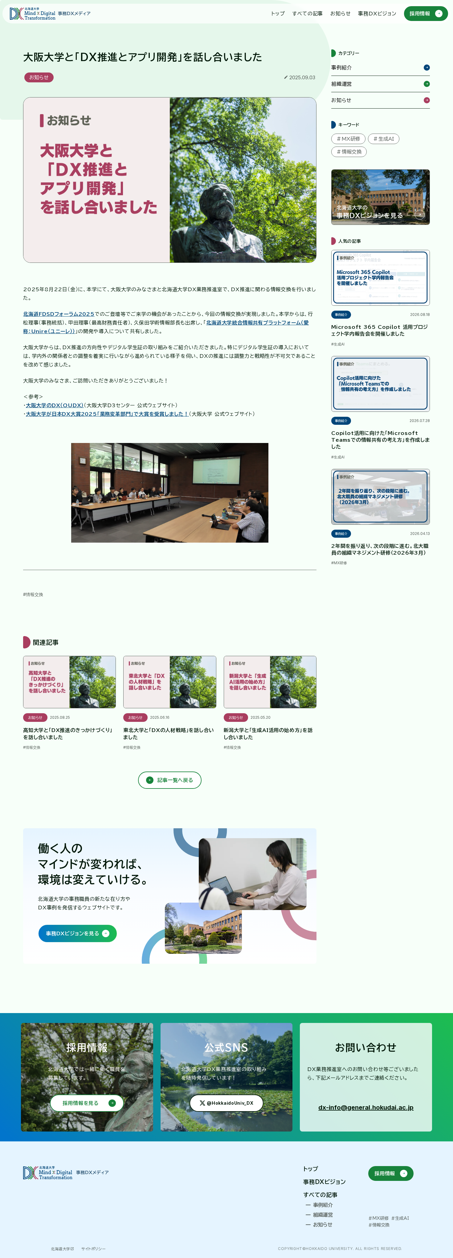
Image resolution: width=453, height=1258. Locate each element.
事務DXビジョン (324, 1182)
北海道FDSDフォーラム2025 (59, 314)
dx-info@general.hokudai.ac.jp (366, 1107)
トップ (311, 1169)
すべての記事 (320, 1195)
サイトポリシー (93, 1249)
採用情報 (384, 1173)
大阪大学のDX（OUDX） (55, 405)
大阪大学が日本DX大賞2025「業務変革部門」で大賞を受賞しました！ (107, 414)
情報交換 (34, 594)
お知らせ (39, 77)
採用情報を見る (81, 1103)
